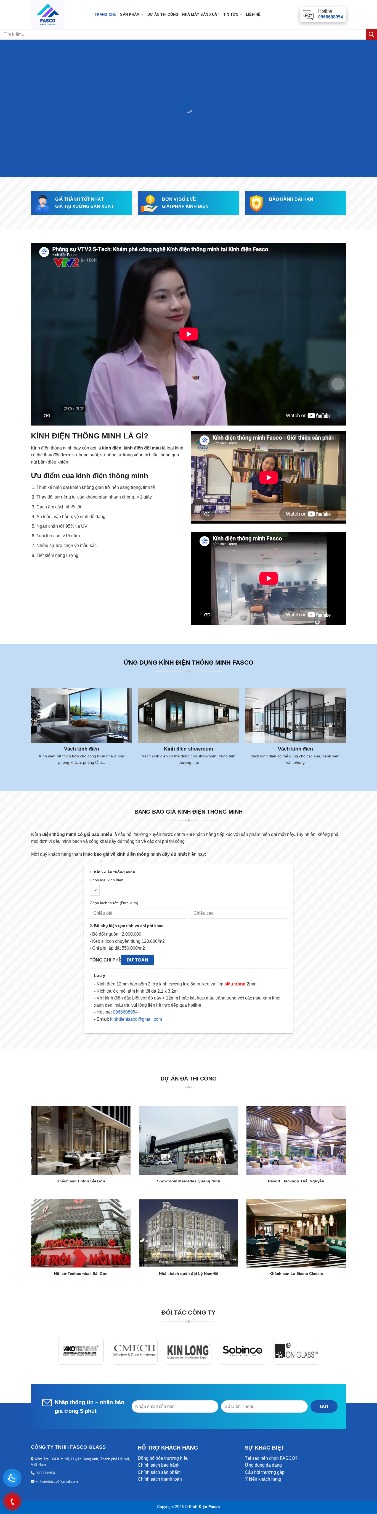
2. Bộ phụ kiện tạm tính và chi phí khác (126, 925)
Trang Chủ (105, 14)
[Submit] (371, 34)
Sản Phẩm (130, 14)
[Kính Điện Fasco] (58, 14)
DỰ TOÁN (137, 960)
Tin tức (230, 14)
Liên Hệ (253, 14)
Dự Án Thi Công (163, 14)
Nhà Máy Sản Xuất (200, 14)
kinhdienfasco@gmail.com (136, 1019)
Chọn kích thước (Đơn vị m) (114, 903)
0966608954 (125, 1012)
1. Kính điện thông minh (112, 872)
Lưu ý (99, 975)
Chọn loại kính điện (106, 880)
